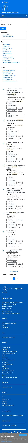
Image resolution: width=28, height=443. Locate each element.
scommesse (7, 51)
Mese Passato (8, 77)
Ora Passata (7, 72)
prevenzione (7, 60)
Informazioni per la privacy (9, 323)
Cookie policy (5, 327)
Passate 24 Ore (8, 74)
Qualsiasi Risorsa (7, 35)
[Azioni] (2, 2)
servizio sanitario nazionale (11, 62)
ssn (9, 112)
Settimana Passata (9, 75)
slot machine (7, 53)
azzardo (6, 46)
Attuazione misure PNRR (8, 337)
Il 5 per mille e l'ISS (7, 387)
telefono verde (8, 57)
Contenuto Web (8, 36)
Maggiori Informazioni (6, 441)
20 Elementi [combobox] (13, 271)
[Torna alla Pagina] (1, 21)
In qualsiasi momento (9, 70)
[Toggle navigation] (2, 16)
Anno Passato (7, 79)
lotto (5, 50)
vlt (4, 55)
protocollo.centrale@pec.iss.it (12, 313)
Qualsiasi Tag (6, 44)
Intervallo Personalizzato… (10, 81)
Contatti (4, 325)
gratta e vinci (7, 48)
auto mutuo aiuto (8, 59)
